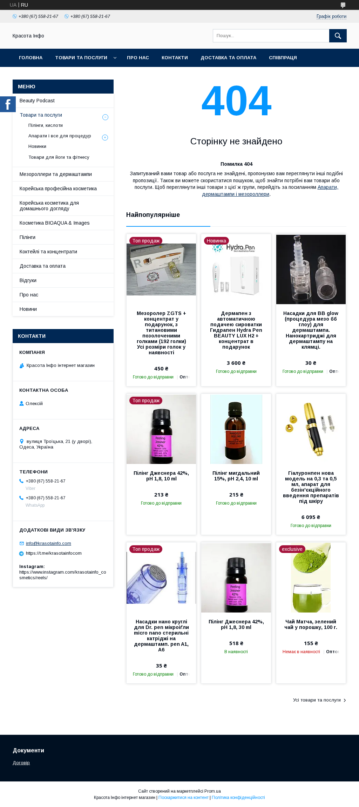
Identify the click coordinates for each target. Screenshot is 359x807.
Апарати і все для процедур (59, 135)
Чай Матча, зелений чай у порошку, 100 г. (310, 624)
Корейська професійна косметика (58, 188)
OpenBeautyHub (40, 75)
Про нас (138, 57)
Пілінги (27, 237)
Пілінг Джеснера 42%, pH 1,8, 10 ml (161, 475)
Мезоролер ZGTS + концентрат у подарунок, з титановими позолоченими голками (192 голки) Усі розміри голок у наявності (161, 332)
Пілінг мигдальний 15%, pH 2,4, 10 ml (236, 475)
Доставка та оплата (228, 57)
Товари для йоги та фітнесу (58, 157)
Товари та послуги (81, 57)
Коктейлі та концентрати (48, 251)
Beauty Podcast (37, 100)
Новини (28, 309)
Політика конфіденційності (238, 797)
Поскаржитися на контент (183, 797)
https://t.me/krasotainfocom (54, 553)
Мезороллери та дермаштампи (56, 174)
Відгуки (28, 280)
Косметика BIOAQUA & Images (55, 223)
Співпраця (283, 57)
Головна (30, 57)
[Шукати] (338, 35)
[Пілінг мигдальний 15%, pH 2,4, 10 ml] (236, 429)
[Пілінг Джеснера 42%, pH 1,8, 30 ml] (236, 577)
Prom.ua (212, 791)
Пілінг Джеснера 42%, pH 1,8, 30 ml (236, 624)
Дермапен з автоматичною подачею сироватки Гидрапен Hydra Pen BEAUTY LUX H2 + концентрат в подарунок (236, 330)
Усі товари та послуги (317, 700)
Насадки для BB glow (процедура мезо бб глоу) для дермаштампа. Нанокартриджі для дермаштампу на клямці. (310, 330)
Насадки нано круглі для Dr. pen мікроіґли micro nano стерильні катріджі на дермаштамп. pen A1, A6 (161, 635)
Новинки (37, 146)
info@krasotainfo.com (48, 543)
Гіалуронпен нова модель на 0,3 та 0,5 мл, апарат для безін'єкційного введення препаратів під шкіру (311, 487)
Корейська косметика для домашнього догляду (49, 205)
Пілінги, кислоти (45, 125)
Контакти (175, 57)
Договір (21, 762)
